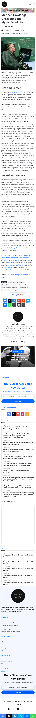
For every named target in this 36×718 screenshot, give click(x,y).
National (28, 255)
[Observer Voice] (4, 4)
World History (11, 265)
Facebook (25, 275)
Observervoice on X (8, 501)
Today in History (18, 351)
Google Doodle (16, 248)
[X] (17, 342)
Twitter (12, 275)
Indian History (20, 265)
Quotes (17, 260)
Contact (3, 645)
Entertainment (6, 270)
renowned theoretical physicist (10, 287)
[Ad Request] (18, 12)
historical (11, 262)
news (12, 258)
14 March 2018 (11, 282)
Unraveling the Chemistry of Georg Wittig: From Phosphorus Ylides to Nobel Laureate (18, 358)
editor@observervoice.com (13, 631)
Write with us (5, 664)
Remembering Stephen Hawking (19, 284)
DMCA (3, 651)
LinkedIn (4, 277)
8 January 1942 (17, 92)
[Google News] (18, 294)
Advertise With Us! (7, 661)
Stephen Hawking (23, 287)
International (5, 258)
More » (21, 339)
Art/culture (4, 260)
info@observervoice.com (12, 625)
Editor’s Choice (24, 258)
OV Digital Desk (8, 30)
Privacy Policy (5, 648)
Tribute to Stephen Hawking (9, 290)
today (10, 267)
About (3, 642)
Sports (16, 258)
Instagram (18, 275)
